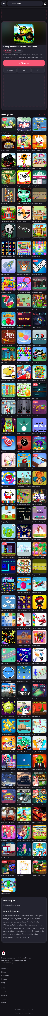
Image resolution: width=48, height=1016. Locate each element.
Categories (5, 975)
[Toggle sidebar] (3, 3)
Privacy (4, 995)
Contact (4, 1002)
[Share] (24, 70)
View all (42, 115)
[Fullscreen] (38, 70)
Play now (25, 63)
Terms (3, 999)
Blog (3, 983)
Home (3, 972)
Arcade (19, 51)
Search (4, 979)
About (3, 992)
